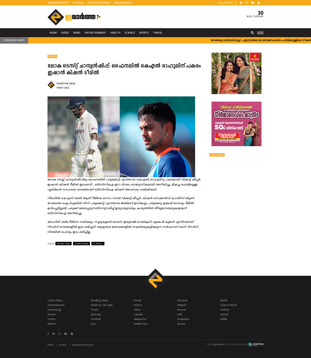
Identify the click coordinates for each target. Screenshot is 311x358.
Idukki (223, 319)
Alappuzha (140, 319)
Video (65, 32)
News (76, 32)
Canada (138, 314)
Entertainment (95, 32)
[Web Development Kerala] (255, 344)
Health (115, 32)
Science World (228, 305)
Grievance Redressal (82, 344)
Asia (93, 323)
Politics (138, 305)
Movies (52, 314)
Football (95, 319)
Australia (96, 314)
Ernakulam (183, 319)
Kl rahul (98, 243)
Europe (181, 323)
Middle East (141, 323)
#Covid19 (78, 2)
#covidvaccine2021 (98, 2)
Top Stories (217, 154)
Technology (54, 309)
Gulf (179, 314)
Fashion (224, 309)
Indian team (63, 243)
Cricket (52, 319)
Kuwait (224, 314)
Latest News (55, 300)
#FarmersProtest (58, 2)
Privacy (62, 344)
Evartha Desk (66, 83)
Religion (181, 305)
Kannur (52, 323)
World (223, 300)
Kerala (137, 300)
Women (181, 309)
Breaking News (100, 300)
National (182, 300)
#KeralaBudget (123, 2)
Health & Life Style (102, 305)
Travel (158, 32)
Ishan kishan (81, 243)
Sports (144, 32)
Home (53, 32)
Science (130, 32)
